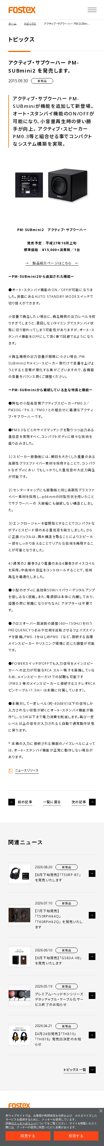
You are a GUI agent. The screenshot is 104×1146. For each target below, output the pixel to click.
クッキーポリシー (25, 1123)
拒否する (76, 1135)
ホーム (12, 23)
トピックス (30, 23)
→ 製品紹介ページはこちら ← (52, 263)
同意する (28, 1135)
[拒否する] (100, 1110)
